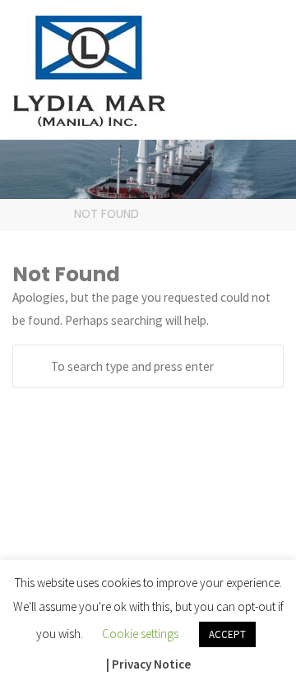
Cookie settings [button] (140, 633)
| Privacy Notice (148, 664)
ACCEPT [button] (227, 634)
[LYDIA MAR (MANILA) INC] (88, 69)
